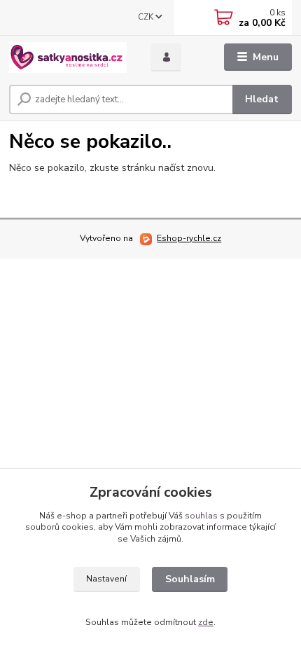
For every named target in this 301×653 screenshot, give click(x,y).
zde (206, 622)
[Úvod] (68, 57)
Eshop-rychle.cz (189, 238)
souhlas (201, 515)
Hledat (262, 99)
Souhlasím (190, 579)
